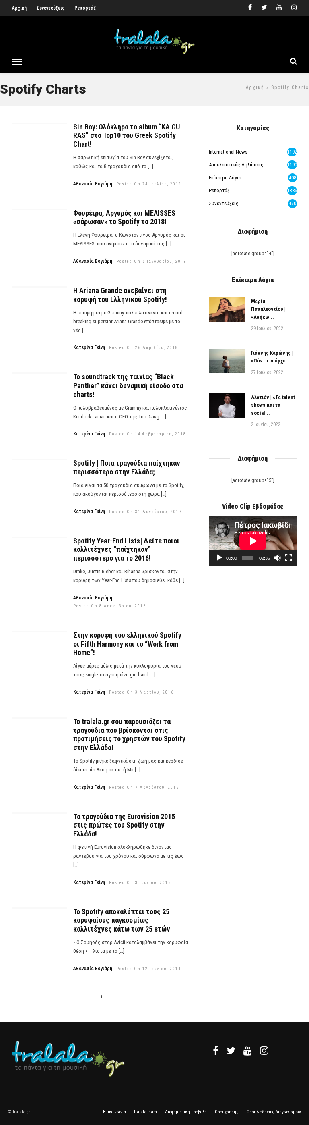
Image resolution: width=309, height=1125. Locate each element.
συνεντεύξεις (224, 203)
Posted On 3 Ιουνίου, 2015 (140, 882)
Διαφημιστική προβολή (186, 1112)
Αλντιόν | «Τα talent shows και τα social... (273, 405)
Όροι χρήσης (227, 1112)
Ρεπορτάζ (85, 8)
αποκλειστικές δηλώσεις (236, 165)
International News (228, 152)
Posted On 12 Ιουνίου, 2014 (148, 969)
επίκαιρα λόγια (225, 178)
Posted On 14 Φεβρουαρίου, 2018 (147, 434)
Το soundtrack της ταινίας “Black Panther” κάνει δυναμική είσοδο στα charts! (128, 385)
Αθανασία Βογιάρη (92, 184)
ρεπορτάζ (219, 190)
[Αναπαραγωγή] (219, 558)
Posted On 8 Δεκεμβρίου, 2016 (109, 606)
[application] (253, 541)
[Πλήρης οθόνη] (288, 558)
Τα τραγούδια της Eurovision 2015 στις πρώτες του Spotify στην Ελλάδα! (124, 825)
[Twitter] (231, 1050)
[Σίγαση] (277, 558)
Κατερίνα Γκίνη (89, 347)
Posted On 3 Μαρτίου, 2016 (141, 692)
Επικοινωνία (114, 1112)
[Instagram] (294, 8)
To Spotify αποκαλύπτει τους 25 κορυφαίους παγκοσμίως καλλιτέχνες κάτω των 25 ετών (121, 920)
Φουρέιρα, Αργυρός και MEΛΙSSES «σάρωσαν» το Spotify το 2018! (124, 217)
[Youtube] (279, 8)
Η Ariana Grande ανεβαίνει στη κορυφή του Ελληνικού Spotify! (120, 295)
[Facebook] (215, 1050)
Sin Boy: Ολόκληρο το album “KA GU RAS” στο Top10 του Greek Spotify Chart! (126, 135)
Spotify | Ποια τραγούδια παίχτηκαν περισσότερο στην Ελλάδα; (126, 467)
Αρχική (19, 8)
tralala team (145, 1112)
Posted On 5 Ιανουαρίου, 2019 (151, 261)
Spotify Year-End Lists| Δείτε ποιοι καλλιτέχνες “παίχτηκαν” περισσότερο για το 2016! (126, 549)
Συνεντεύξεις (50, 8)
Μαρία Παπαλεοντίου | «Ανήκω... (268, 309)
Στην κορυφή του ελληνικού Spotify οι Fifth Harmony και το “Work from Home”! (127, 644)
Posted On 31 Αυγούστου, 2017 (145, 511)
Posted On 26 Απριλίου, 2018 (143, 347)
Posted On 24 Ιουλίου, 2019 (148, 184)
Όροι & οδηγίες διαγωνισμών (274, 1112)
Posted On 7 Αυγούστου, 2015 (144, 787)
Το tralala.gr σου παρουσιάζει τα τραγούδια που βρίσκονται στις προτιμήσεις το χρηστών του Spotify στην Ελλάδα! (129, 734)
